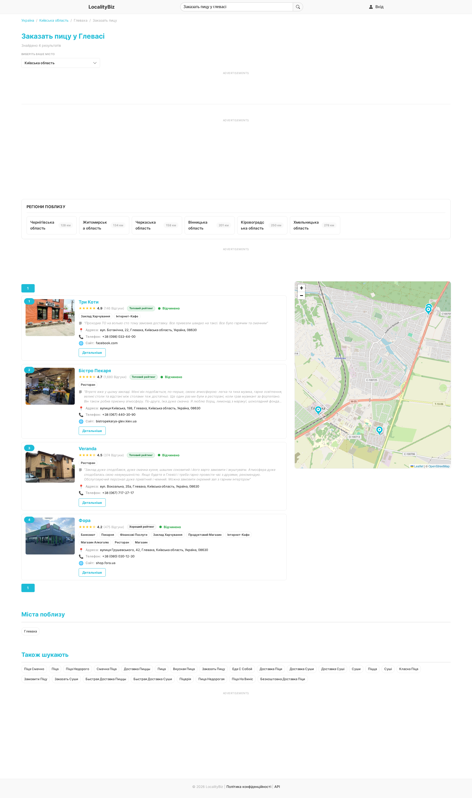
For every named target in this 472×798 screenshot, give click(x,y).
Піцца (372, 669)
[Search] (298, 6)
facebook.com (107, 343)
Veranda (87, 448)
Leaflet (418, 466)
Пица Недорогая (211, 679)
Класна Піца (408, 669)
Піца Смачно (34, 669)
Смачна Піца (107, 669)
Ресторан (88, 384)
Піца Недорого (77, 669)
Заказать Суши (66, 679)
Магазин (141, 542)
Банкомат (88, 535)
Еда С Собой (242, 669)
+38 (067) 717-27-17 (118, 493)
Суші (388, 669)
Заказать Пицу (213, 669)
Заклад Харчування (95, 316)
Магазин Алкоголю (95, 542)
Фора (84, 520)
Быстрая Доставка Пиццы (106, 679)
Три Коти (89, 302)
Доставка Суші (332, 669)
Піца (55, 669)
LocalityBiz (101, 7)
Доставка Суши (302, 669)
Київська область (54, 20)
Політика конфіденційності (248, 786)
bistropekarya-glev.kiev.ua (116, 421)
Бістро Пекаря (95, 370)
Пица (162, 669)
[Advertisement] (236, 86)
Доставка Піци (271, 669)
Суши (356, 669)
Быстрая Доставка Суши (152, 679)
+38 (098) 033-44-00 (118, 336)
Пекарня (107, 535)
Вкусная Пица (184, 669)
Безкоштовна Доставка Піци (282, 679)
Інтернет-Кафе (127, 316)
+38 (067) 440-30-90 (118, 414)
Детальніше (92, 352)
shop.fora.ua (105, 563)
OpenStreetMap (439, 466)
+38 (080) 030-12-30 (118, 556)
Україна (27, 20)
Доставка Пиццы (137, 669)
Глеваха (30, 631)
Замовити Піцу (35, 679)
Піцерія (185, 679)
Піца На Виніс (242, 679)
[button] (319, 411)
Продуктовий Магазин (204, 535)
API (277, 786)
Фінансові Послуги (133, 535)
